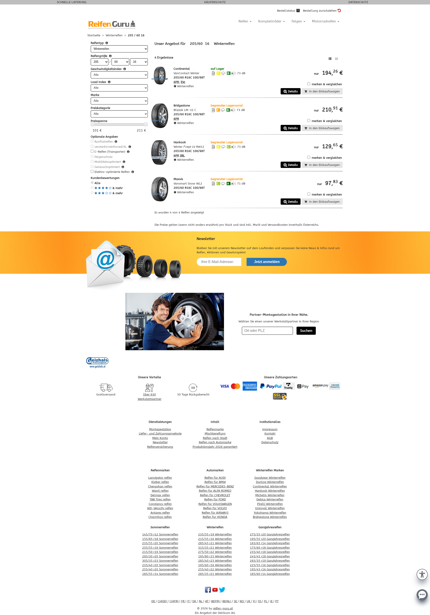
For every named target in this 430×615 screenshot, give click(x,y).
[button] (422, 574)
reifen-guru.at (223, 608)
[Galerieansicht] (336, 59)
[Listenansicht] (330, 59)
